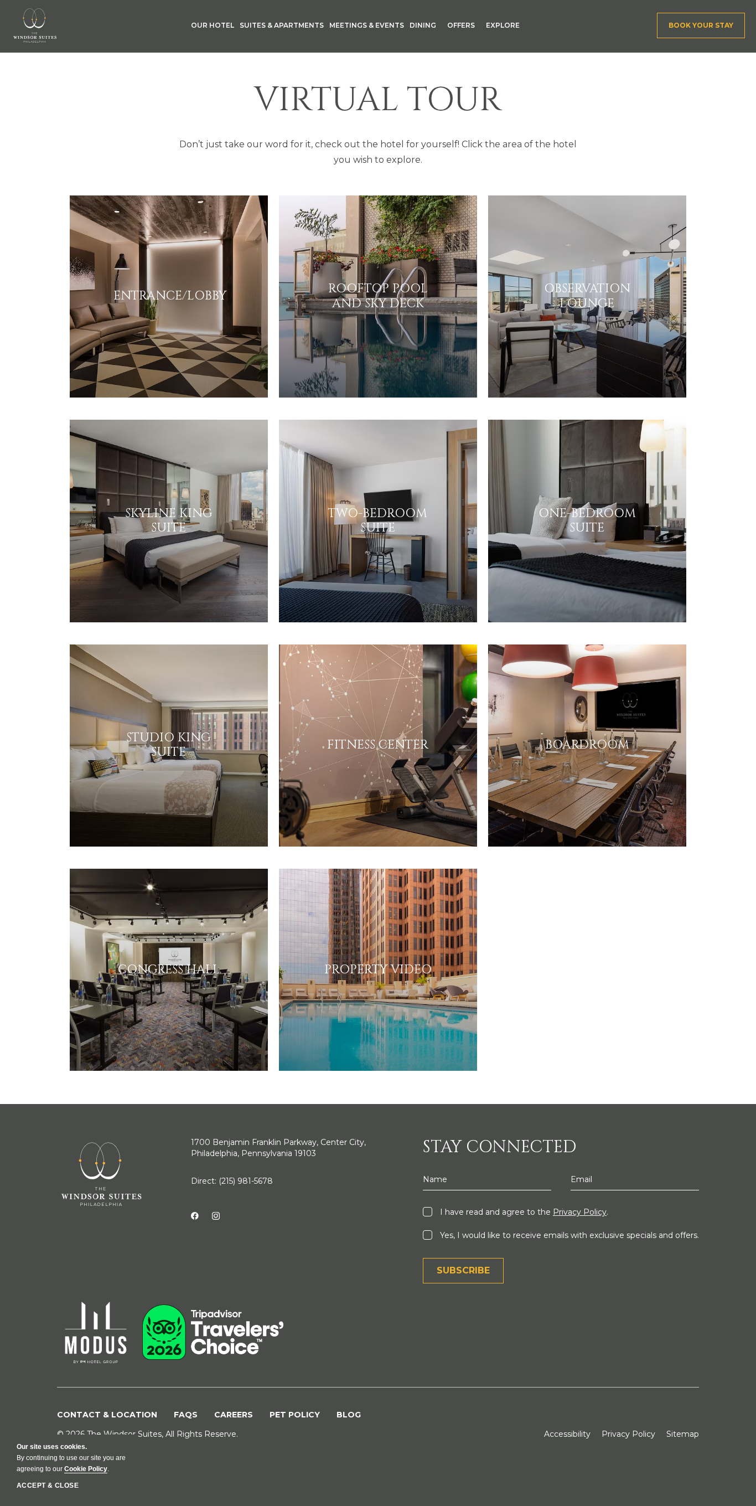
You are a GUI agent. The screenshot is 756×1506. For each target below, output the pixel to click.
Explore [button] (503, 25)
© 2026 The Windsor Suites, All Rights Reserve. (147, 1434)
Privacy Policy (580, 1212)
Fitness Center (377, 745)
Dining (423, 25)
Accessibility (567, 1434)
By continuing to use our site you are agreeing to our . (71, 1458)
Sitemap (682, 1434)
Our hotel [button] (212, 25)
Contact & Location (107, 1415)
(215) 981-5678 (246, 1181)
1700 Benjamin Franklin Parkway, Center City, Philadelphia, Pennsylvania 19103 (278, 1147)
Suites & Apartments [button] (282, 25)
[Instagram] (216, 1216)
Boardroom (587, 745)
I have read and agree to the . (523, 1212)
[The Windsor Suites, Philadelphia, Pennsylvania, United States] (35, 25)
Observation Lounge (587, 296)
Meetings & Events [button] (366, 25)
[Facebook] (194, 1216)
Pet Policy (295, 1415)
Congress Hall (169, 970)
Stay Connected (499, 1147)
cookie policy (85, 1469)
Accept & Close (48, 1485)
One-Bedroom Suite (587, 521)
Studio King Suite (168, 745)
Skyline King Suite (169, 521)
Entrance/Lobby (168, 296)
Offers (461, 25)
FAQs (186, 1415)
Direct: (232, 1181)
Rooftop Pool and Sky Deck (378, 296)
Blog (348, 1415)
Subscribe (463, 1270)
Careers (233, 1415)
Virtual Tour (378, 100)
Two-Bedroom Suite (377, 521)
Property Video (378, 970)
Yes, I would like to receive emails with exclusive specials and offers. (568, 1235)
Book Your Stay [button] (701, 25)
